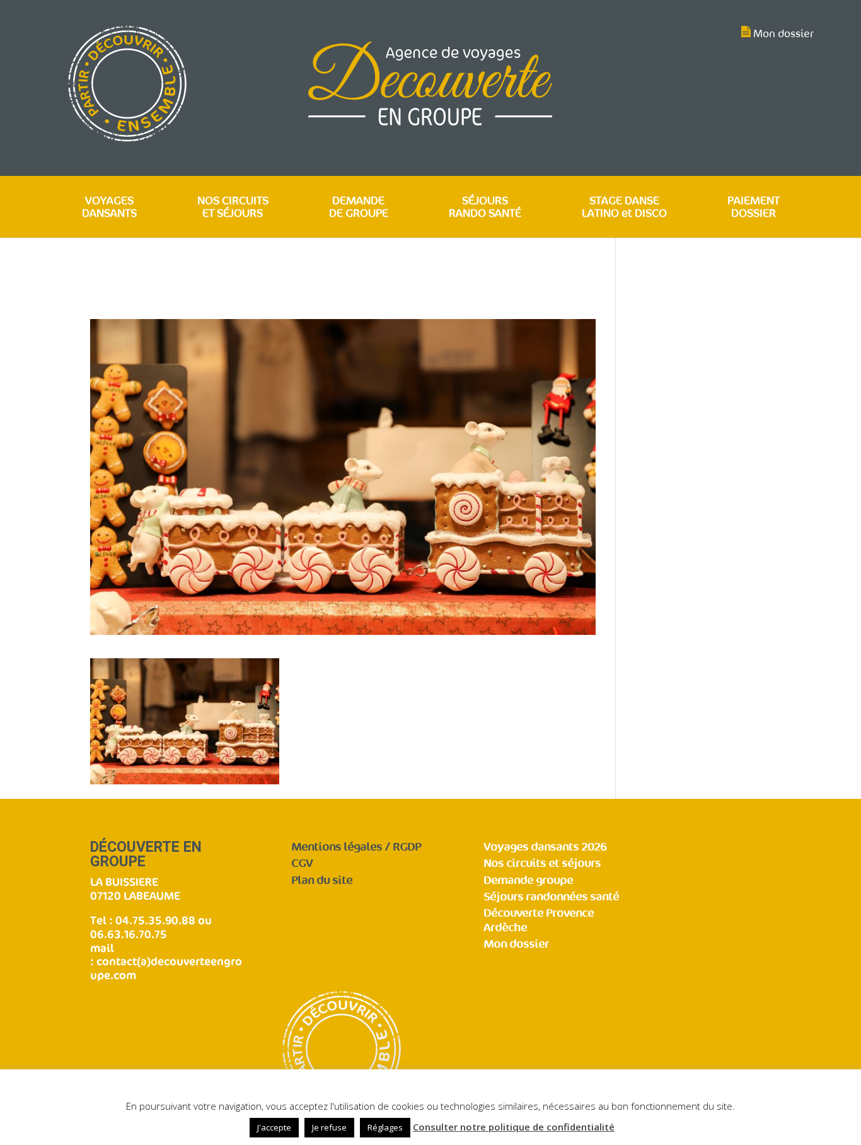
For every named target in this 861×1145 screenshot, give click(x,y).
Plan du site (321, 880)
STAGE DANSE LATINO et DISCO (624, 208)
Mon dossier (783, 33)
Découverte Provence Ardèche (538, 920)
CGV (302, 863)
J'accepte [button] (274, 1127)
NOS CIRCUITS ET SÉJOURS (233, 208)
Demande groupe (528, 880)
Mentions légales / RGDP (356, 847)
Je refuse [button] (329, 1127)
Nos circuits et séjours (542, 863)
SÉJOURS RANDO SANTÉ (485, 208)
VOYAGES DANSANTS (109, 208)
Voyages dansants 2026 (544, 847)
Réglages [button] (385, 1127)
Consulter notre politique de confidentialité (514, 1126)
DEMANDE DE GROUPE (358, 208)
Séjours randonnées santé (551, 897)
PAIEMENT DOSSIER (753, 208)
